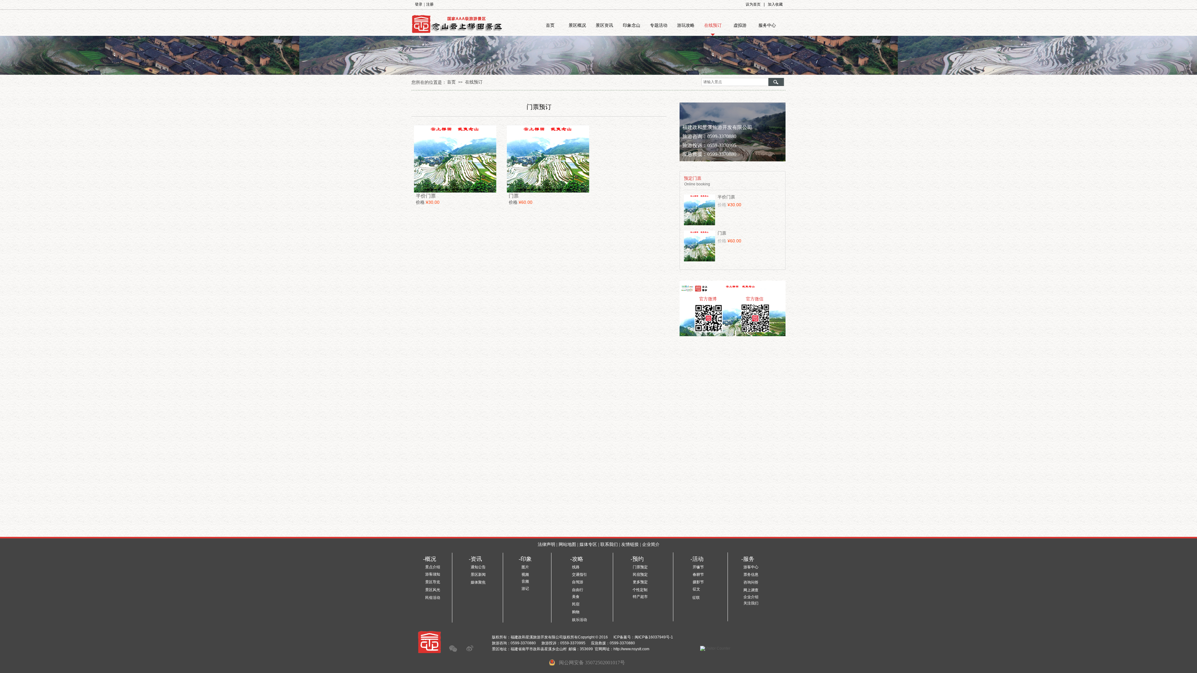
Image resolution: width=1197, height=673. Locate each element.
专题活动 (658, 25)
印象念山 (631, 25)
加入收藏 (775, 4)
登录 (418, 4)
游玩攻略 (686, 25)
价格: (421, 202)
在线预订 (713, 25)
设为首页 (753, 4)
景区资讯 (604, 25)
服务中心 (767, 25)
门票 (514, 195)
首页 (550, 25)
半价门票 (426, 195)
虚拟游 (740, 25)
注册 (430, 4)
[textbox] (734, 82)
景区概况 (577, 25)
